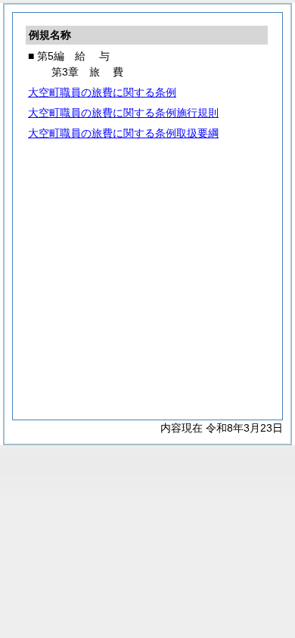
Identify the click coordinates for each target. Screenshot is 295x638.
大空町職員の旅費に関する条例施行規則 (123, 113)
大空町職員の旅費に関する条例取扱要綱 (123, 133)
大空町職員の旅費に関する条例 (102, 92)
